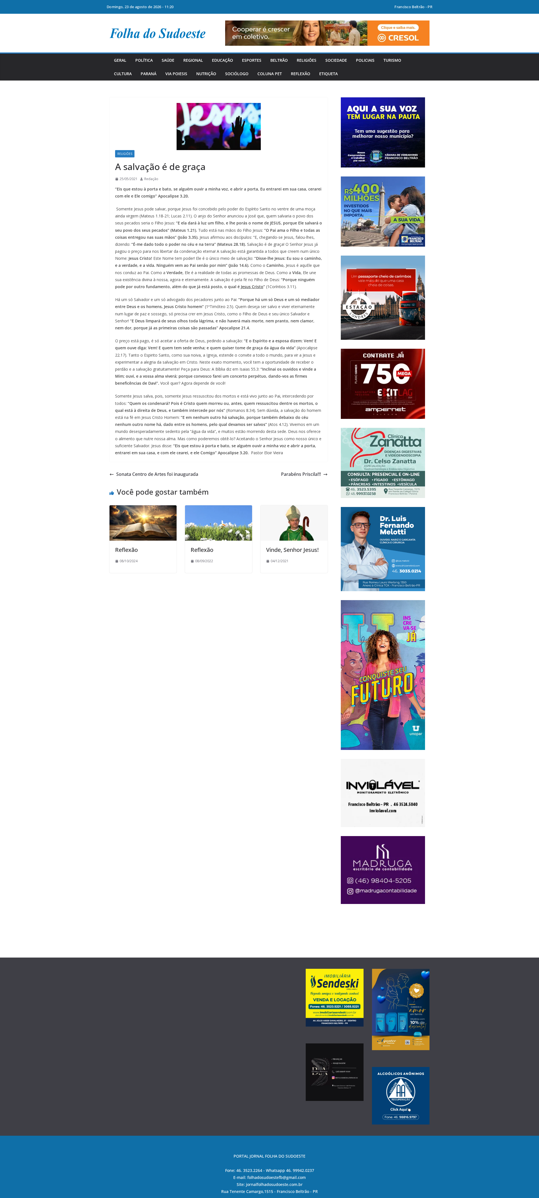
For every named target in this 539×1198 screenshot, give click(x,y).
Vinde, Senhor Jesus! (292, 550)
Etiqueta (328, 73)
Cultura (123, 73)
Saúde (168, 60)
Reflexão (300, 73)
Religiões (306, 60)
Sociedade (336, 60)
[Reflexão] (143, 509)
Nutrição (206, 73)
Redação (151, 178)
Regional (193, 60)
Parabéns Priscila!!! (301, 474)
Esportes (251, 60)
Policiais (365, 60)
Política (144, 60)
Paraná (148, 73)
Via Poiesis (176, 73)
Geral (120, 60)
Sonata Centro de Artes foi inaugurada (157, 474)
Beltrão (279, 60)
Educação (222, 60)
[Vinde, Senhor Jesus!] (294, 509)
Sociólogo (236, 73)
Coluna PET (269, 73)
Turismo (392, 60)
